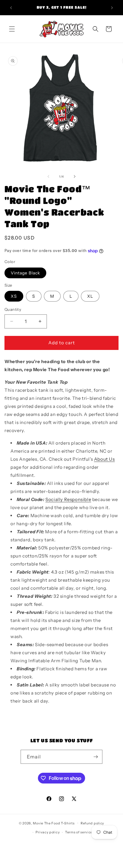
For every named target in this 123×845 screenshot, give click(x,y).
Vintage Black (25, 273)
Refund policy (92, 823)
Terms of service (79, 832)
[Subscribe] (95, 757)
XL (90, 296)
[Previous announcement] (11, 7)
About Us (104, 459)
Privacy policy (48, 832)
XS (14, 296)
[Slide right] (74, 176)
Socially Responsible (68, 499)
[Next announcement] (112, 7)
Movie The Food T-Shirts (53, 823)
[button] (12, 29)
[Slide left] (48, 176)
